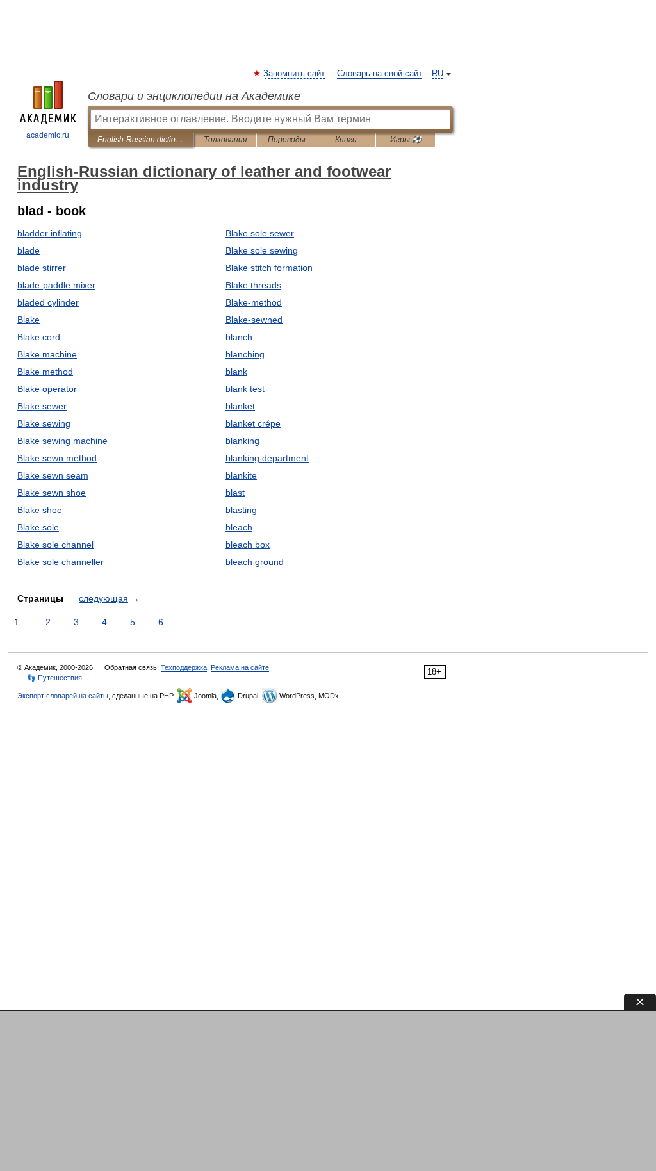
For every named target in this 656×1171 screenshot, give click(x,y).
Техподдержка (184, 667)
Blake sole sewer (260, 233)
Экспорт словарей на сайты (62, 696)
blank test (245, 389)
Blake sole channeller (60, 562)
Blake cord (38, 337)
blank (236, 371)
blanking (242, 441)
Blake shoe (39, 510)
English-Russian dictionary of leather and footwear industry (140, 139)
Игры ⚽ (406, 139)
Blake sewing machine (62, 441)
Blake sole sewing (262, 250)
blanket (240, 406)
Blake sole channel (55, 544)
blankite (241, 475)
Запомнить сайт (295, 73)
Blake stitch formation (269, 268)
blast (235, 492)
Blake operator (47, 389)
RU (437, 73)
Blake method (45, 371)
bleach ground (255, 562)
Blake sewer (42, 406)
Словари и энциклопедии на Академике (194, 96)
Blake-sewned (254, 320)
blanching (245, 354)
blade (28, 250)
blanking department (267, 458)
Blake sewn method (57, 458)
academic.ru (47, 135)
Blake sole (38, 527)
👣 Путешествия (54, 678)
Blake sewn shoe (51, 492)
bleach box (248, 544)
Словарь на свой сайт (379, 73)
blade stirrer (41, 268)
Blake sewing (43, 423)
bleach (239, 527)
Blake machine (47, 354)
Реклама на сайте (240, 667)
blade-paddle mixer (56, 285)
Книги (346, 139)
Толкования (225, 139)
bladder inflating (49, 233)
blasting (241, 510)
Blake (28, 320)
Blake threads (253, 285)
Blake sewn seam (52, 475)
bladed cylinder (48, 302)
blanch (239, 337)
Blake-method (254, 302)
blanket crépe (253, 423)
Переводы (287, 139)
